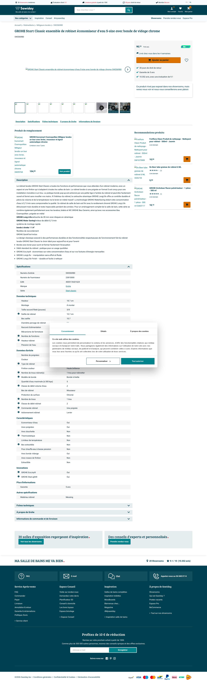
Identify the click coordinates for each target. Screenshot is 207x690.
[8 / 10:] (101, 107)
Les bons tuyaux (67, 607)
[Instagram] (114, 658)
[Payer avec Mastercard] (152, 677)
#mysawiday (59, 18)
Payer (17, 599)
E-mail (74, 576)
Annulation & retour (23, 607)
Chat (118, 576)
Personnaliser (102, 361)
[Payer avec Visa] (138, 677)
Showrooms (156, 18)
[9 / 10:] (113, 107)
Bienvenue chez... (112, 603)
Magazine (108, 607)
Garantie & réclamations (25, 611)
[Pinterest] (110, 658)
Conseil (49, 18)
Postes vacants (155, 599)
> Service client (21, 620)
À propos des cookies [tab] (139, 331)
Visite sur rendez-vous (69, 592)
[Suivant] (128, 69)
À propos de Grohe (68, 121)
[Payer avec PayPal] (167, 677)
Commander (20, 595)
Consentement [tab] (67, 331)
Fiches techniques (50, 121)
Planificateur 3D (66, 599)
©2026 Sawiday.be (23, 677)
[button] (186, 60)
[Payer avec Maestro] (145, 677)
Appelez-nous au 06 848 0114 (174, 576)
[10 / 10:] (125, 107)
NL (190, 2)
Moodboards (109, 599)
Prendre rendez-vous (172, 18)
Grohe (68, 286)
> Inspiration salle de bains (115, 617)
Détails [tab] (103, 331)
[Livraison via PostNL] (188, 677)
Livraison (18, 603)
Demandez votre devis (69, 595)
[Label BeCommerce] (181, 677)
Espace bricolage (67, 611)
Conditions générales (42, 677)
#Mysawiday (109, 611)
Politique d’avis (21, 615)
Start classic (71, 290)
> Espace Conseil (67, 617)
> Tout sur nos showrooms (160, 613)
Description (20, 121)
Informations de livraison (89, 121)
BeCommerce (155, 607)
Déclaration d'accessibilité (89, 677)
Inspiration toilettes (112, 595)
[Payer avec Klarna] (174, 677)
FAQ (28, 576)
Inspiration (39, 18)
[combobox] (100, 10)
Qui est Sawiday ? (157, 595)
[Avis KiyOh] (131, 677)
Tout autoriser (138, 361)
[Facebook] (106, 658)
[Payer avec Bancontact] (160, 677)
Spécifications (34, 121)
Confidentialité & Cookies (64, 677)
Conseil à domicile (67, 603)
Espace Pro (187, 18)
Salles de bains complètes (115, 592)
